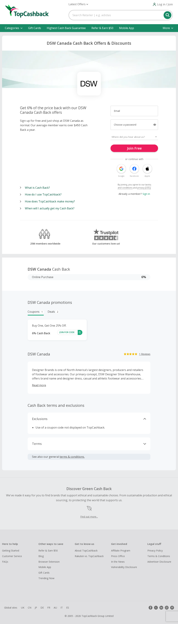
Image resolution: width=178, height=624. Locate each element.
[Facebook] (150, 608)
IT (61, 607)
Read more (39, 385)
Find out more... (89, 516)
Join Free (134, 148)
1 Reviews (144, 354)
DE (42, 607)
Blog (41, 556)
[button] (78, 4)
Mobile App (126, 28)
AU (55, 607)
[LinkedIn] (161, 608)
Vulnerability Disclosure (124, 567)
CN (29, 607)
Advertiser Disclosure (159, 561)
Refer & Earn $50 (102, 28)
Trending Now (46, 578)
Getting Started (10, 550)
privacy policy (144, 187)
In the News (118, 561)
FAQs (5, 561)
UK (22, 607)
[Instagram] (167, 608)
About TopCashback (86, 550)
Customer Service (12, 556)
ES (67, 607)
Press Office (118, 556)
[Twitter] (156, 608)
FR (48, 607)
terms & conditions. (72, 457)
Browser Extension (49, 561)
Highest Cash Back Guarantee (66, 28)
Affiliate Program (120, 550)
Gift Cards (34, 28)
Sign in (146, 193)
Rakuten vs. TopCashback (89, 556)
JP (36, 607)
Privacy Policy (155, 550)
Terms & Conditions (158, 556)
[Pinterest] (172, 608)
